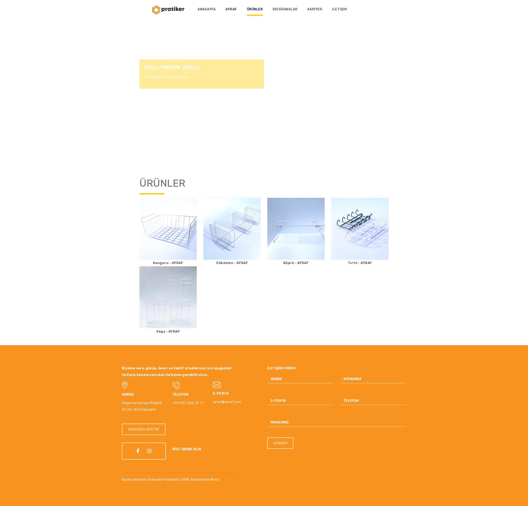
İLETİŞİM (339, 9)
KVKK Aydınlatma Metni (201, 479)
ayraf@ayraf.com (227, 402)
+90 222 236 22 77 (188, 403)
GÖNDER (280, 443)
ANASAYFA (207, 9)
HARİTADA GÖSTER (143, 429)
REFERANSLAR (285, 9)
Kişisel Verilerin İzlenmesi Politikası (150, 479)
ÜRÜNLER (255, 9)
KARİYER (315, 9)
